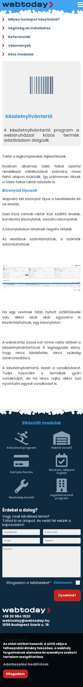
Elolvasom (63, 582)
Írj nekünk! (67, 595)
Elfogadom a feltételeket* (29, 582)
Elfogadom (15, 674)
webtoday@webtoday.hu (25, 620)
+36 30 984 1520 (16, 616)
